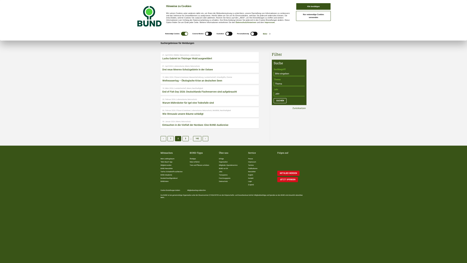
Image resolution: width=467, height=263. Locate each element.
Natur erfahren (195, 162)
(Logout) (251, 185)
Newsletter (252, 172)
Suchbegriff (280, 69)
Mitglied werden (166, 165)
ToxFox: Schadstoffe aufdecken (172, 172)
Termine (251, 165)
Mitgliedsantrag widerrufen (196, 190)
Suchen (280, 100)
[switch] (208, 34)
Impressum (270, 22)
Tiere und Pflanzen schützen (199, 165)
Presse (250, 159)
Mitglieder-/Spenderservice (228, 165)
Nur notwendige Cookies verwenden (313, 15)
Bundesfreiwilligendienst (169, 178)
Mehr (265, 34)
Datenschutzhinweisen (246, 22)
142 (197, 138)
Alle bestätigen (313, 6)
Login (250, 181)
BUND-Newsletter (167, 168)
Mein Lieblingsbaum (167, 159)
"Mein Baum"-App (166, 162)
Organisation (223, 162)
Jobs (220, 172)
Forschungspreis (224, 178)
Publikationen (252, 168)
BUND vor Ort (223, 168)
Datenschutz (223, 181)
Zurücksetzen (299, 108)
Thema (277, 79)
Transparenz (223, 175)
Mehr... (163, 197)
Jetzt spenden (287, 179)
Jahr (276, 89)
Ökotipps (193, 159)
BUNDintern (165, 181)
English (250, 175)
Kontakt (250, 178)
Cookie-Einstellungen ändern (170, 190)
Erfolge (221, 159)
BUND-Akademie (166, 175)
